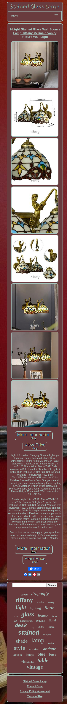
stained (28, 632)
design (51, 643)
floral (52, 620)
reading (40, 620)
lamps (30, 654)
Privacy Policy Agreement (35, 691)
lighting (35, 608)
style (19, 648)
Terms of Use (34, 696)
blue (41, 654)
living (41, 626)
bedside (40, 602)
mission (34, 649)
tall (15, 621)
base (52, 654)
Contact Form (35, 686)
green (24, 594)
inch (54, 616)
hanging (47, 634)
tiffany (24, 600)
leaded (51, 626)
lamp (37, 640)
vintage (35, 667)
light (21, 607)
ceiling (51, 602)
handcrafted (26, 620)
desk (21, 625)
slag (32, 627)
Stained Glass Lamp (35, 681)
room (15, 616)
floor (49, 607)
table (42, 660)
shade (22, 641)
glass (27, 614)
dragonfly (40, 593)
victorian (27, 661)
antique (49, 648)
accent (17, 654)
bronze (43, 616)
